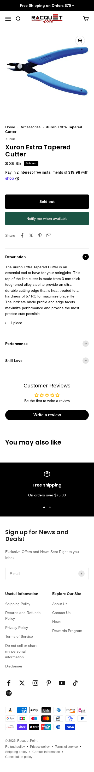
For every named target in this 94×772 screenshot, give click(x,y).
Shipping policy (16, 752)
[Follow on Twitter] (22, 682)
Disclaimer (13, 666)
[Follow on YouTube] (62, 682)
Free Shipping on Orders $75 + (47, 5)
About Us (59, 604)
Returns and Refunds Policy (22, 616)
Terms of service (66, 747)
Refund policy (15, 747)
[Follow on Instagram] (35, 682)
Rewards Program (67, 631)
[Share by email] (48, 235)
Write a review (47, 415)
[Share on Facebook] (22, 235)
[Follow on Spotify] (8, 693)
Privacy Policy (16, 627)
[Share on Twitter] (31, 235)
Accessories (30, 127)
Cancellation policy (18, 757)
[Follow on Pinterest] (48, 682)
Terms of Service (19, 636)
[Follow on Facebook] (8, 682)
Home (10, 127)
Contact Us (61, 613)
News (56, 621)
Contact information (46, 752)
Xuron (10, 139)
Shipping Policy (17, 604)
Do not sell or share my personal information (21, 651)
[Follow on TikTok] (75, 682)
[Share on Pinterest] (40, 235)
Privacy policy (40, 747)
